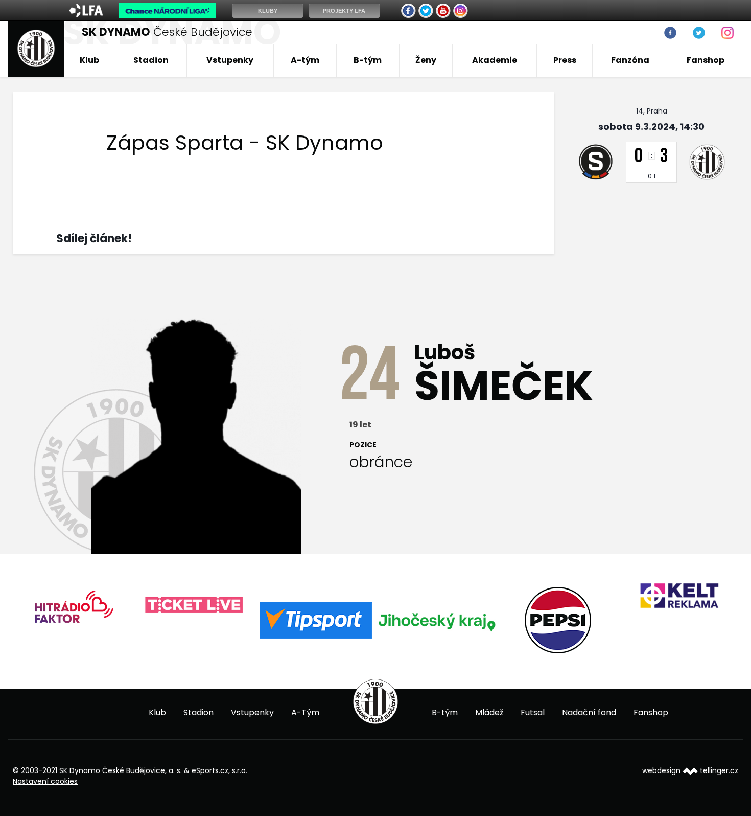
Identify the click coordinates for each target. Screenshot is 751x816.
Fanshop (705, 60)
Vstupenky (229, 60)
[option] (73, 610)
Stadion (151, 60)
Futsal (533, 712)
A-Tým (305, 712)
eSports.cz (210, 770)
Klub (89, 60)
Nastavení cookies (45, 781)
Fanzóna (630, 60)
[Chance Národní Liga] (167, 13)
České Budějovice (167, 32)
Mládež (489, 712)
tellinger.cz (719, 770)
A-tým (305, 60)
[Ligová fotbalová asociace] (86, 14)
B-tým (368, 60)
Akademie (494, 60)
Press (564, 60)
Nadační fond (589, 712)
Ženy (425, 60)
